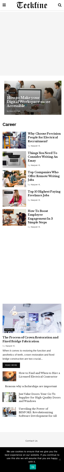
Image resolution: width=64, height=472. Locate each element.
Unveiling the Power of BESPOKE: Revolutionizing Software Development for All (38, 412)
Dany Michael (14, 111)
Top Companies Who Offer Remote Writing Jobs (44, 176)
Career (11, 93)
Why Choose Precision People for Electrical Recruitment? (44, 137)
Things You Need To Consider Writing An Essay (43, 156)
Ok (32, 467)
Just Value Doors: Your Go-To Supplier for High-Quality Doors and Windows (40, 397)
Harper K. (35, 146)
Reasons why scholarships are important (31, 386)
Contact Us (31, 441)
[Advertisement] (32, 44)
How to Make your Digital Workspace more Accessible (28, 102)
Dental (9, 330)
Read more (11, 365)
